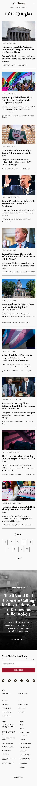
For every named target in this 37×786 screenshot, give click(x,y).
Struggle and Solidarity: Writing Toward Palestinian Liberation (8, 726)
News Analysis (6, 400)
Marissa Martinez (8, 219)
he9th (13, 65)
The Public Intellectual (7, 747)
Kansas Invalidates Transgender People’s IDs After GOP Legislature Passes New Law (17, 358)
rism (18, 525)
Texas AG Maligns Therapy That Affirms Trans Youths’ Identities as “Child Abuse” (18, 256)
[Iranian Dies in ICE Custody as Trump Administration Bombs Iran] (18, 134)
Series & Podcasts (6, 716)
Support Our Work (24, 736)
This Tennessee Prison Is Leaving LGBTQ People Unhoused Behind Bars (18, 458)
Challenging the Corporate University (8, 758)
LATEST (18, 7)
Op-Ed (3, 94)
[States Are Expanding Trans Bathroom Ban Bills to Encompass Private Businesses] (18, 387)
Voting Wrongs (5, 754)
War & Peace (21, 712)
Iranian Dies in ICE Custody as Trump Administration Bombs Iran (16, 153)
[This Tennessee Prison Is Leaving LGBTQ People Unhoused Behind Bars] (18, 440)
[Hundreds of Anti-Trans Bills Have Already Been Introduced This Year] (18, 491)
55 (27, 549)
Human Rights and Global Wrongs (8, 738)
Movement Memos (6, 750)
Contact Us (22, 767)
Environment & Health (24, 697)
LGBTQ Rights (11, 43)
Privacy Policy (23, 751)
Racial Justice (21, 708)
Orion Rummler (20, 219)
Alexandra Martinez (9, 525)
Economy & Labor (22, 693)
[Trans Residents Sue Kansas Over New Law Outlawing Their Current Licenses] (18, 288)
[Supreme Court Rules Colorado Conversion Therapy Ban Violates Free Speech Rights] (18, 31)
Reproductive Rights (7, 712)
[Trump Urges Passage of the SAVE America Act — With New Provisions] (18, 185)
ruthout (15, 168)
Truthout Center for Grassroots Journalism (25, 759)
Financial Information (25, 747)
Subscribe (22, 740)
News (3, 43)
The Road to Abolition (7, 743)
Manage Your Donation (25, 732)
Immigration (11, 147)
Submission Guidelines (25, 743)
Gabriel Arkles (7, 116)
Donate (21, 728)
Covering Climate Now (7, 763)
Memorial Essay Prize (25, 754)
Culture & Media (6, 693)
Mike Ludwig (7, 168)
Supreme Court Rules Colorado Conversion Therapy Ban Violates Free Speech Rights (18, 49)
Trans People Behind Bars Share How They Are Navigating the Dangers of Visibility (17, 100)
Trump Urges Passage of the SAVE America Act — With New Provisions (18, 203)
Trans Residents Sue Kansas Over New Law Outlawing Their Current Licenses (18, 307)
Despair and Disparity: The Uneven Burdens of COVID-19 (9, 733)
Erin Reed (6, 272)
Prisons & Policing (13, 452)
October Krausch (8, 474)
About (21, 725)
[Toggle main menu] (35, 3)
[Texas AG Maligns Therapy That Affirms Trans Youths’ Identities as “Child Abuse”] (18, 238)
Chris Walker (7, 323)
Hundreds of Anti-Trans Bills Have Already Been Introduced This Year (18, 509)
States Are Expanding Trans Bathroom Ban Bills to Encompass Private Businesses (18, 406)
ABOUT (12, 7)
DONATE (24, 7)
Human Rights (5, 701)
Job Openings (23, 763)
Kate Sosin (6, 65)
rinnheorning (16, 272)
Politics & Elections (14, 197)
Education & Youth (6, 697)
